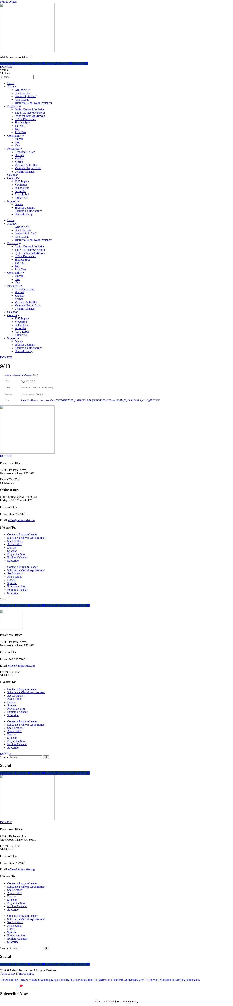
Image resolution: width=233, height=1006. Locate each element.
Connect (12, 178)
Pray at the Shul (16, 554)
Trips (17, 129)
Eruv (17, 142)
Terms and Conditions (107, 1001)
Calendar (12, 174)
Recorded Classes (25, 151)
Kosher (19, 161)
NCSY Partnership (25, 119)
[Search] (46, 757)
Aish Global (22, 99)
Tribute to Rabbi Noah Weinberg (33, 102)
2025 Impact (22, 181)
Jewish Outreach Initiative (29, 109)
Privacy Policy (25, 973)
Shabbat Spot (22, 122)
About (11, 86)
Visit (17, 145)
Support (11, 201)
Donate (19, 204)
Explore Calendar (17, 557)
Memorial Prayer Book (28, 168)
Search (4, 69)
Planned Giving (24, 214)
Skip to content (8, 1)
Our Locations (23, 93)
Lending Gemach (25, 171)
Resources (13, 148)
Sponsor (12, 550)
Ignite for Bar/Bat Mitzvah (30, 115)
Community (14, 135)
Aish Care (20, 132)
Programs (12, 106)
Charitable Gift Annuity (28, 210)
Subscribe (20, 191)
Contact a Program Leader (22, 534)
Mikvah (19, 138)
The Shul (20, 125)
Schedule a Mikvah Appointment (26, 537)
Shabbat (19, 155)
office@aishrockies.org (21, 520)
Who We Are (22, 89)
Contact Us (21, 197)
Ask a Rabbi (22, 194)
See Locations (15, 541)
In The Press (22, 187)
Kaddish (19, 158)
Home (10, 83)
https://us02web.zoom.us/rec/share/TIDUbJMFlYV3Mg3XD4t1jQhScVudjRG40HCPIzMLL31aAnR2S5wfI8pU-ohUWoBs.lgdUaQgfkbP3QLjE (90, 400)
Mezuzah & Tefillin (26, 165)
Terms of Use (7, 973)
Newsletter (21, 184)
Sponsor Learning (25, 207)
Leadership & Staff (25, 96)
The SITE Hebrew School (30, 112)
